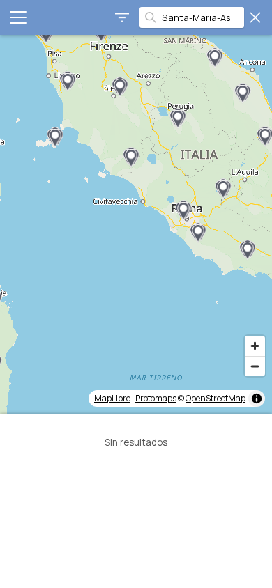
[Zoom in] (255, 346)
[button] (55, 137)
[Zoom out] (255, 366)
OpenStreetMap (215, 398)
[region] (136, 224)
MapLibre (112, 398)
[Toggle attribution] (256, 398)
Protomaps (155, 398)
